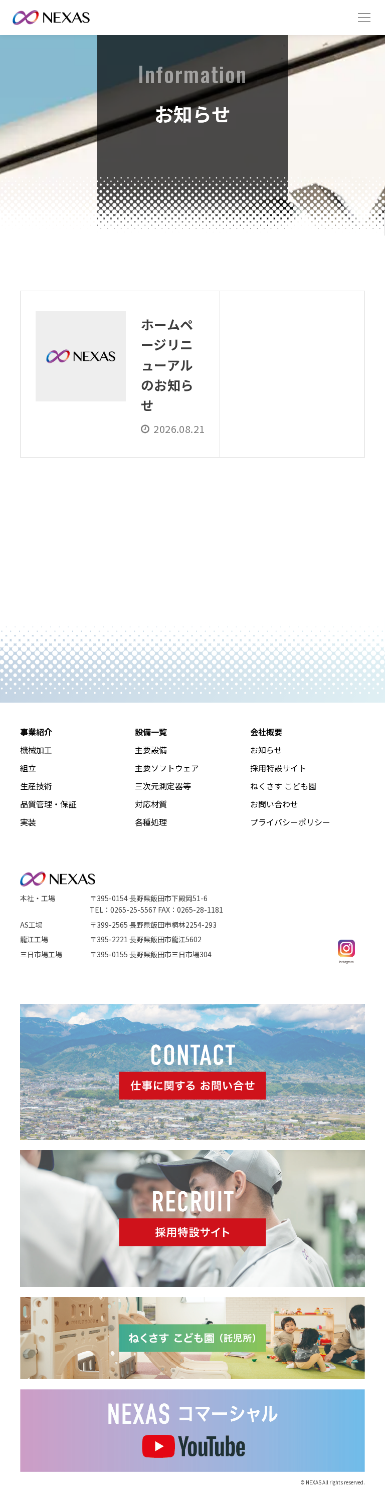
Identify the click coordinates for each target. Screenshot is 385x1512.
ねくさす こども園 (283, 786)
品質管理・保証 (48, 804)
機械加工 (36, 750)
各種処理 (151, 822)
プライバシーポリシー (290, 822)
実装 (28, 822)
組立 (28, 768)
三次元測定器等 (163, 786)
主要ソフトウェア (167, 768)
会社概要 (266, 732)
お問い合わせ (274, 804)
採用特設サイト (278, 768)
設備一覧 (151, 732)
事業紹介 (36, 732)
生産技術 (36, 786)
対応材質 (151, 804)
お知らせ (266, 750)
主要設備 (151, 750)
